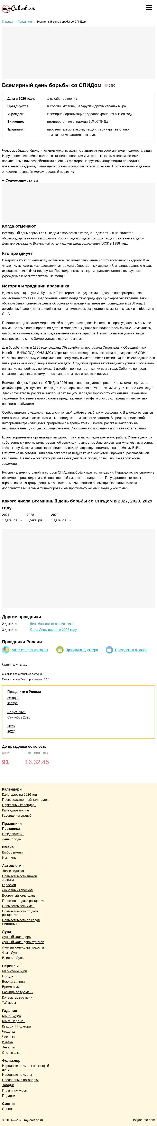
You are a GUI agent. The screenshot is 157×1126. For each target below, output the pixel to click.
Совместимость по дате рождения (20, 913)
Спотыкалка (11, 1052)
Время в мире (12, 987)
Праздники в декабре (131, 650)
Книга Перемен (13, 1021)
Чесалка (8, 1037)
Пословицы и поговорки (20, 1080)
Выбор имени (12, 852)
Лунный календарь (16, 937)
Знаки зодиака (13, 871)
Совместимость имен (18, 906)
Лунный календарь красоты (23, 947)
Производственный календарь (25, 799)
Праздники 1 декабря (82, 650)
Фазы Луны (10, 952)
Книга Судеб (11, 1016)
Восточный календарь (19, 895)
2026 (11, 726)
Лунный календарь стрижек (23, 942)
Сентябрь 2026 (18, 717)
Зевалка (8, 1047)
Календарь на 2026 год (19, 794)
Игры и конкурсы (15, 1090)
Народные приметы (17, 1074)
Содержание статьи (22, 180)
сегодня (13, 698)
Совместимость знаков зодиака (19, 878)
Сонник (7, 1109)
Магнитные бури (14, 971)
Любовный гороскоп (17, 890)
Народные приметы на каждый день (25, 1067)
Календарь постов (16, 810)
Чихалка (8, 1031)
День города (11, 839)
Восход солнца (13, 981)
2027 (11, 731)
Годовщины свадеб (16, 815)
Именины (9, 857)
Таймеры (9, 1002)
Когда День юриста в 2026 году (53, 630)
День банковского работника (51, 624)
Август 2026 (16, 712)
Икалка (7, 1042)
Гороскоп (9, 885)
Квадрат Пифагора (16, 1026)
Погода (7, 976)
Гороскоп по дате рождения (23, 901)
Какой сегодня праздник (29, 650)
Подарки (8, 1095)
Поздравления (13, 834)
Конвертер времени (17, 997)
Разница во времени (17, 992)
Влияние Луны (13, 958)
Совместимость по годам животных (21, 922)
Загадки (8, 1085)
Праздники (25, 21)
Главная (7, 21)
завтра (12, 703)
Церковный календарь (19, 805)
